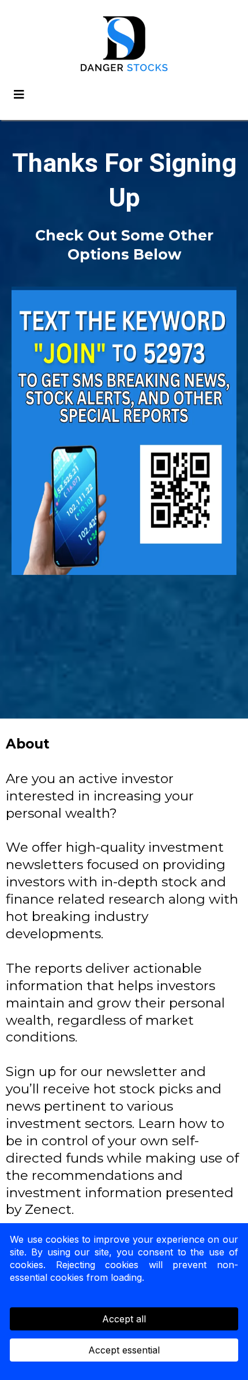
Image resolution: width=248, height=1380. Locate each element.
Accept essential (124, 1350)
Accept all (124, 1319)
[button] (17, 94)
